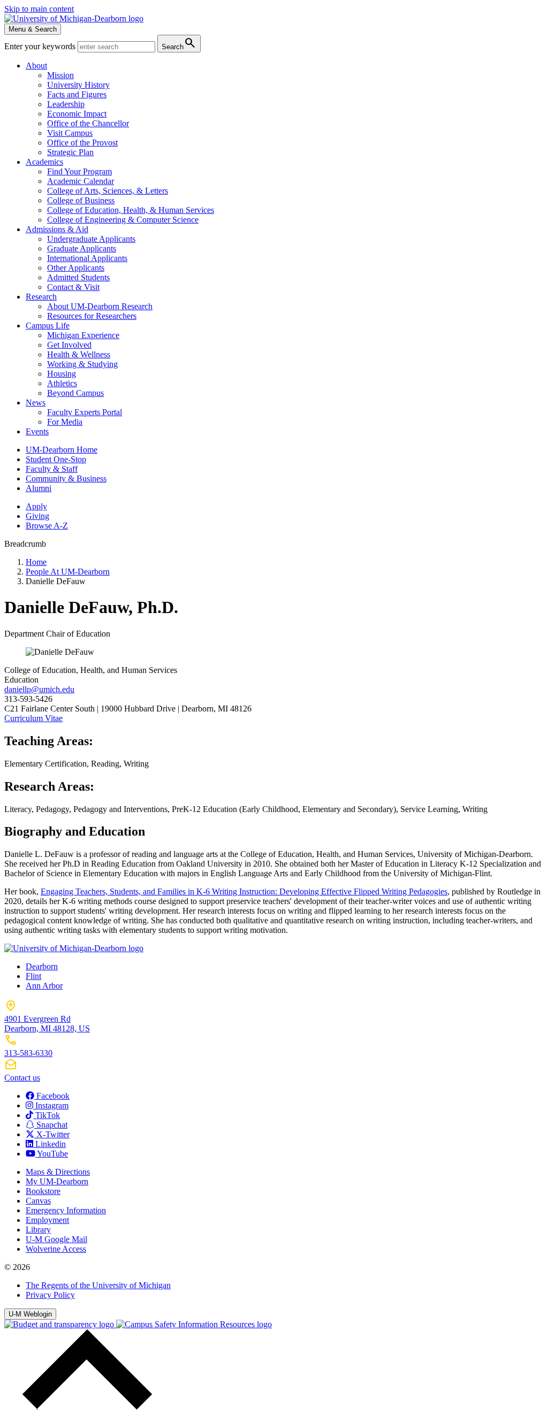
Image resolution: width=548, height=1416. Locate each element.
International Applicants (87, 258)
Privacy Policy (50, 1294)
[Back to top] (84, 1406)
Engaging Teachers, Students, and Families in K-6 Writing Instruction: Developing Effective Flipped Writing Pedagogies (244, 891)
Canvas (38, 1200)
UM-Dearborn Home (61, 449)
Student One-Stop (56, 459)
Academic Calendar (80, 181)
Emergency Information (66, 1210)
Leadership (66, 104)
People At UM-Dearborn (68, 571)
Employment (47, 1219)
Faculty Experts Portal (84, 412)
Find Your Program (79, 171)
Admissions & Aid (57, 229)
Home (36, 562)
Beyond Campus (75, 392)
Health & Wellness (78, 354)
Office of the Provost (82, 142)
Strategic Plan (70, 152)
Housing (61, 373)
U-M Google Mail (56, 1239)
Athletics (62, 383)
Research (41, 296)
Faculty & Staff (52, 468)
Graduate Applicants (81, 248)
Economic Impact (76, 113)
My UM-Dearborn (57, 1181)
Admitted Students (78, 277)
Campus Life (48, 325)
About (36, 65)
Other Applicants (75, 267)
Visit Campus (70, 132)
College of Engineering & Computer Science (123, 219)
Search (179, 43)
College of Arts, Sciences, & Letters (107, 190)
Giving (37, 516)
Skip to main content (39, 8)
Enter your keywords (41, 46)
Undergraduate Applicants (91, 238)
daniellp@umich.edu (39, 689)
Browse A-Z (47, 525)
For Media (64, 421)
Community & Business (66, 478)
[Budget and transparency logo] (60, 1324)
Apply (36, 506)
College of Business (81, 200)
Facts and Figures (76, 94)
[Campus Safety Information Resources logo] (194, 1324)
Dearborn (42, 966)
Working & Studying (82, 364)
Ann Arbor (44, 985)
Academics (44, 161)
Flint (33, 976)
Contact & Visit (73, 287)
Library (38, 1229)
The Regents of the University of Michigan (98, 1285)
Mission (60, 75)
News (35, 402)
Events (37, 431)
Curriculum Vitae (33, 718)
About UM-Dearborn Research (100, 306)
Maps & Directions (58, 1171)
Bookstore (43, 1191)
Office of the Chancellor (88, 123)
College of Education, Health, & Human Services (130, 210)
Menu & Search (33, 29)
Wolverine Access (56, 1248)
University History (78, 84)
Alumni (38, 488)
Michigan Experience (83, 335)
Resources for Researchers (91, 315)
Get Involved (69, 344)
